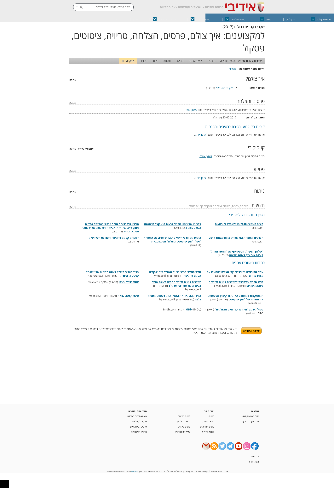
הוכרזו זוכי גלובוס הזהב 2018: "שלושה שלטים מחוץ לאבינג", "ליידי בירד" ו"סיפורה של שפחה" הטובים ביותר (110, 227)
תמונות (167, 61)
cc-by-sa (135, 471)
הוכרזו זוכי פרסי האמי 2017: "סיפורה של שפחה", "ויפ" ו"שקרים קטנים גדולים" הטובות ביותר (172, 239)
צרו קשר (255, 456)
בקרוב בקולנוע (183, 421)
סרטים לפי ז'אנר (139, 421)
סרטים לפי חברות (139, 431)
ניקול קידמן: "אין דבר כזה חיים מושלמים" (239, 309)
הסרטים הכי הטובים (167, 19)
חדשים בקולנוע (324, 19)
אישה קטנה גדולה (128, 296)
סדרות (268, 19)
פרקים (211, 61)
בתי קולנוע (291, 19)
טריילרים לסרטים (182, 431)
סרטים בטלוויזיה (238, 19)
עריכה (72, 80)
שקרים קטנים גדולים (249, 26)
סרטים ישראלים (203, 19)
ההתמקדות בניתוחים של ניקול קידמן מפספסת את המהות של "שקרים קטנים (235, 297)
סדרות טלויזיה (208, 431)
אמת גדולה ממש (129, 282)
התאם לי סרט (208, 421)
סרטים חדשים (184, 416)
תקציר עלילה (85, 148)
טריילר (179, 61)
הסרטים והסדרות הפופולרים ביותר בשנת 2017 (236, 238)
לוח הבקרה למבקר (250, 421)
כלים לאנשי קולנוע (250, 416)
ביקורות (143, 61)
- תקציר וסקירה (241, 61)
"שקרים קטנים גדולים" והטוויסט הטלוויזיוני (114, 238)
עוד (115, 19)
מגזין (135, 19)
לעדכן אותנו (191, 110)
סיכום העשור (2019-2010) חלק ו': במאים (239, 224)
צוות (155, 61)
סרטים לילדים (184, 426)
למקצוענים (128, 61)
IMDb (188, 309)
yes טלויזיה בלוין (224, 88)
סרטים (211, 416)
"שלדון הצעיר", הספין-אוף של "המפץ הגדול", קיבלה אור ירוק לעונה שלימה (236, 253)
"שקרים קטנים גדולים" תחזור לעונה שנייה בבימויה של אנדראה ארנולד (176, 283)
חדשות (232, 69)
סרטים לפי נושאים (138, 426)
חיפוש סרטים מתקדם (137, 416)
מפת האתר (254, 461)
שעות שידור (195, 61)
